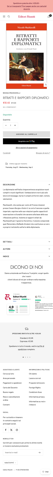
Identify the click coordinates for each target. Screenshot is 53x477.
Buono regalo (8, 392)
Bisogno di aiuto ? (43, 153)
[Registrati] (39, 452)
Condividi (6, 153)
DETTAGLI (7, 242)
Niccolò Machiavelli (11, 93)
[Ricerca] (9, 16)
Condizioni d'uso (35, 392)
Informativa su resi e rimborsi (37, 403)
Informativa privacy (37, 397)
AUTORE (6, 249)
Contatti (6, 405)
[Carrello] (49, 16)
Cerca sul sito (8, 374)
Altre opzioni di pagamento (26, 147)
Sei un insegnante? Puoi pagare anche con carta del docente (26, 7)
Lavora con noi (35, 378)
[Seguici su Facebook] (6, 430)
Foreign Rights (35, 387)
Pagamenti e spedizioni (12, 383)
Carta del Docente (10, 387)
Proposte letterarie (37, 383)
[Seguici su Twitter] (11, 430)
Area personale (9, 378)
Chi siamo (33, 374)
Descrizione (9, 184)
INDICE (6, 256)
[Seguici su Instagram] (17, 430)
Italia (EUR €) (9, 463)
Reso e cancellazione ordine (11, 398)
